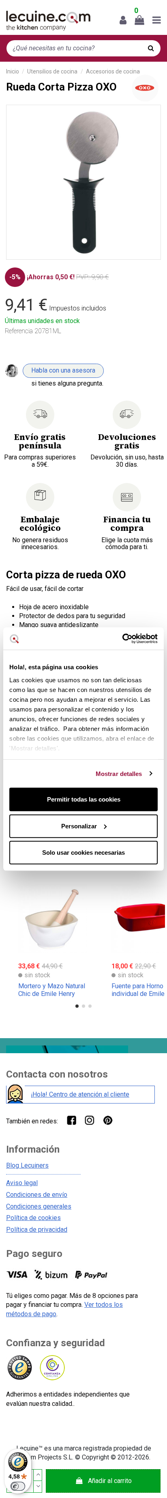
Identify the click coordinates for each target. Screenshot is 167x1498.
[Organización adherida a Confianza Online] (52, 1368)
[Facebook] (71, 1120)
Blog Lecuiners (27, 1165)
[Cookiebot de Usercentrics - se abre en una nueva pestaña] (122, 638)
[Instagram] (89, 1120)
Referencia (19, 331)
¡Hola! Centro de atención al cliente (80, 1094)
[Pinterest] (108, 1120)
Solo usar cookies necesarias (83, 852)
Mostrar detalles (119, 773)
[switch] (18, 1486)
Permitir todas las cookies (83, 799)
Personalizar (79, 825)
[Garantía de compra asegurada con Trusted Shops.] (19, 1368)
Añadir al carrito (110, 1481)
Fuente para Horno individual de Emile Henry (138, 993)
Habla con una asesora (63, 370)
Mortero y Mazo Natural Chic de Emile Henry (51, 990)
